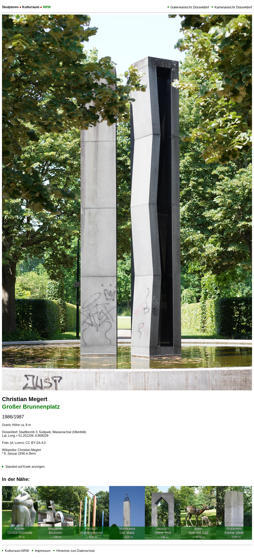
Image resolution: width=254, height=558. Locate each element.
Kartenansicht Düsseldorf (233, 7)
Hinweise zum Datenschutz (75, 550)
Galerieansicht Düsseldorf (189, 7)
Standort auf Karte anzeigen (25, 466)
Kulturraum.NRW (17, 550)
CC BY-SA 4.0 (36, 442)
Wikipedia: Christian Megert (21, 450)
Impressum (42, 550)
